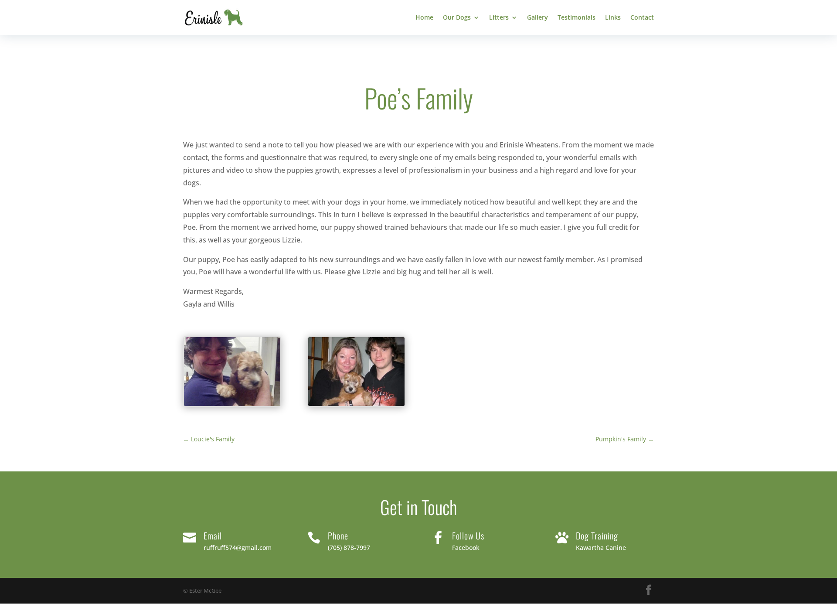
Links (613, 17)
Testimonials (576, 17)
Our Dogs (457, 17)
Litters (499, 17)
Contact (642, 17)
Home (424, 17)
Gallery (537, 17)
